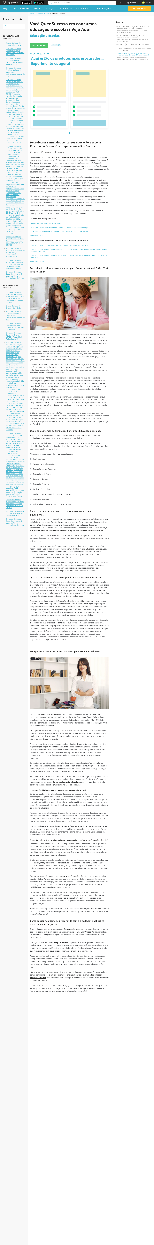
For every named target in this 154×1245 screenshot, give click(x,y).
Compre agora (56, 45)
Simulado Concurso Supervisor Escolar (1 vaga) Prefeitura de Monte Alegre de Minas (15, 275)
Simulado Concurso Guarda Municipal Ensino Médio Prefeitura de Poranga (15, 52)
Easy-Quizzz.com (62, 942)
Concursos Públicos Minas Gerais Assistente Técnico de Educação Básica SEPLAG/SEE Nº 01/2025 (15, 241)
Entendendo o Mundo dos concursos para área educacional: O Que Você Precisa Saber (133, 27)
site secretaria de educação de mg (57, 530)
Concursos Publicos (43, 14)
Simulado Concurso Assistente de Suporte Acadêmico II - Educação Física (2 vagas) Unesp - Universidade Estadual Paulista (15, 297)
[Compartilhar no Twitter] (34, 54)
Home (32, 14)
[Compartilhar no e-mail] (38, 54)
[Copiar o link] (45, 54)
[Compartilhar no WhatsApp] (41, 54)
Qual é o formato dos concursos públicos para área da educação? (132, 40)
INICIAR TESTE (39, 45)
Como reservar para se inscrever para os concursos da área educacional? (130, 36)
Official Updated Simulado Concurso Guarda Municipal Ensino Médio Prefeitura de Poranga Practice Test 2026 (69, 256)
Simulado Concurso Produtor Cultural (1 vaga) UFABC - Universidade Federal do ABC (15, 72)
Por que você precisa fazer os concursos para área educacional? (133, 45)
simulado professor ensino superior (65, 975)
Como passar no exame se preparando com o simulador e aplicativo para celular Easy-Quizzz (132, 58)
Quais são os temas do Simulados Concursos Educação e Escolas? (132, 31)
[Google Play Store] (38, 2)
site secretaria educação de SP (89, 530)
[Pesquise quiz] (14, 26)
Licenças (36, 8)
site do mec (35, 530)
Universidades (82, 8)
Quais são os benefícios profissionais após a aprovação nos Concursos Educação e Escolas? (134, 54)
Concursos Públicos (21, 8)
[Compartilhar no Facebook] (31, 54)
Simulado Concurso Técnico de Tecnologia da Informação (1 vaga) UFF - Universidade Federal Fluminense (14, 264)
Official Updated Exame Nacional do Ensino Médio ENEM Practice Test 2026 (59, 245)
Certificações (49, 8)
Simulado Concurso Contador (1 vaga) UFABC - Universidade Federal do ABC (14, 61)
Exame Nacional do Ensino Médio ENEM (13, 44)
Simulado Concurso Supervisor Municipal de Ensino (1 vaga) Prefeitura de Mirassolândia (15, 253)
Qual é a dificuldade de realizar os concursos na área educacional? (135, 49)
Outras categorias (103, 8)
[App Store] (26, 2)
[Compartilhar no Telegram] (48, 54)
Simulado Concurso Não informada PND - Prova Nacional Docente (15, 513)
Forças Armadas (65, 8)
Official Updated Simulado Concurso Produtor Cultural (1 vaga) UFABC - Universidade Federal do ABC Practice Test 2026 (69, 250)
